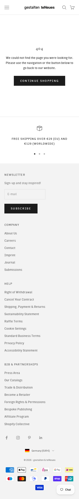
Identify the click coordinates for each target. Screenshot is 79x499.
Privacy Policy (14, 343)
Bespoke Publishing (18, 409)
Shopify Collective (17, 424)
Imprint (9, 255)
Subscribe (21, 208)
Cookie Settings (15, 329)
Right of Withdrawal (18, 292)
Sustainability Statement (21, 314)
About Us (10, 233)
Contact (9, 248)
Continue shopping (39, 80)
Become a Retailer (17, 395)
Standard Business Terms (22, 336)
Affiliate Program (16, 417)
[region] (39, 136)
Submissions (13, 270)
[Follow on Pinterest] (29, 437)
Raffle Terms (13, 321)
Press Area (12, 373)
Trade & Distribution (18, 387)
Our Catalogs (13, 380)
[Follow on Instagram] (18, 437)
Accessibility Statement (21, 350)
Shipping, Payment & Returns (24, 307)
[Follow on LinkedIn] (41, 437)
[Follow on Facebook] (6, 437)
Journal (9, 262)
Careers (10, 241)
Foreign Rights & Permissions (24, 402)
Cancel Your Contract (19, 299)
